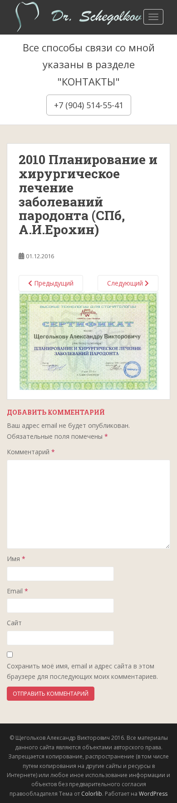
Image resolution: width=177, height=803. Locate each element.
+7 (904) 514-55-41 (88, 105)
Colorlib (91, 794)
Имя (16, 558)
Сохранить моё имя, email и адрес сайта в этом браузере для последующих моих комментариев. (82, 671)
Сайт (14, 622)
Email (17, 591)
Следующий (126, 283)
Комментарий (31, 451)
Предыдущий (53, 283)
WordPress (153, 794)
